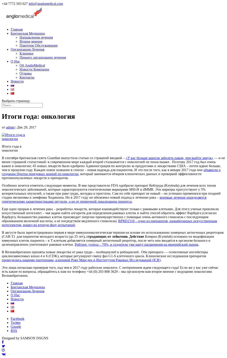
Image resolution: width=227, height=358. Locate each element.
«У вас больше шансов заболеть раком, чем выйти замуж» (169, 158)
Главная (17, 29)
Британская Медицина (28, 33)
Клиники (26, 53)
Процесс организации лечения (43, 57)
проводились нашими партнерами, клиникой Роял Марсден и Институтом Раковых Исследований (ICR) (81, 260)
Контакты (27, 77)
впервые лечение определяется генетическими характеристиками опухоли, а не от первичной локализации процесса (104, 199)
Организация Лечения (27, 49)
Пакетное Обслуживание (39, 45)
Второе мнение (31, 41)
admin (10, 127)
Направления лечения (36, 37)
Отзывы (26, 73)
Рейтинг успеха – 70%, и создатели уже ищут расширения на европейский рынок (136, 244)
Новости (17, 81)
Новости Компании (34, 69)
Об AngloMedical (32, 65)
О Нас (15, 61)
